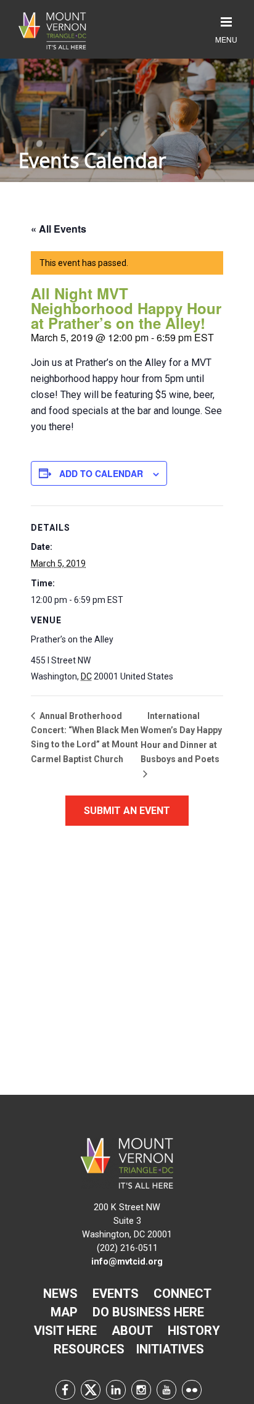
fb (65, 1390)
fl (191, 1390)
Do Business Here (148, 1312)
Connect (182, 1293)
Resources (89, 1349)
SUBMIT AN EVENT (127, 810)
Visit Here (65, 1330)
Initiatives (170, 1349)
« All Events (58, 229)
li (116, 1390)
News (60, 1293)
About (132, 1330)
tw (90, 1390)
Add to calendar (101, 473)
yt (166, 1390)
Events (115, 1293)
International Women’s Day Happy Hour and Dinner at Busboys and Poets (181, 737)
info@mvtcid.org (127, 1262)
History (194, 1330)
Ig (141, 1390)
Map (64, 1312)
